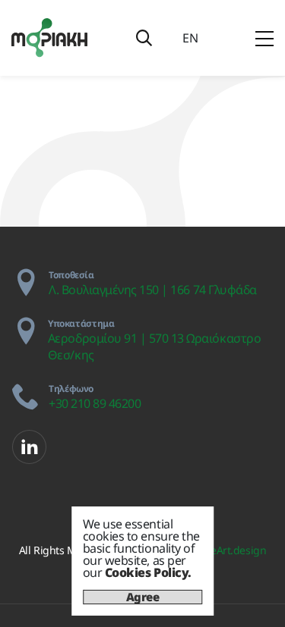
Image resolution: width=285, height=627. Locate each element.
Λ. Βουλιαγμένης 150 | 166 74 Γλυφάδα (153, 289)
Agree (143, 597)
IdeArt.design (234, 550)
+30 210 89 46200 (95, 403)
